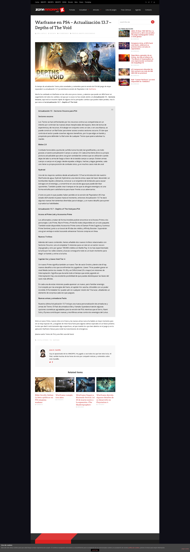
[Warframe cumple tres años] (65, 391)
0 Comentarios (64, 33)
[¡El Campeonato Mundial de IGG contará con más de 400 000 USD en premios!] (124, 75)
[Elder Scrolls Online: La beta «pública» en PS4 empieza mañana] (44, 391)
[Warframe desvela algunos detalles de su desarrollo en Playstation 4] (105, 391)
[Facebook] (151, 2)
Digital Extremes (42, 340)
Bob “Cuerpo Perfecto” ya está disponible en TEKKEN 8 (143, 80)
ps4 (51, 340)
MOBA (64, 2)
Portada (72, 10)
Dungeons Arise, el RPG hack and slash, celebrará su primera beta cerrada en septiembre (142, 46)
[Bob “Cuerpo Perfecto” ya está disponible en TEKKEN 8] (124, 85)
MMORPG (51, 2)
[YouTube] (154, 2)
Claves (81, 2)
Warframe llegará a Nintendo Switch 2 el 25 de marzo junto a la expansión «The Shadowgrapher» (85, 400)
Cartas (37, 2)
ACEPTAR (95, 550)
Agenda (138, 10)
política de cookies (134, 547)
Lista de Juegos (111, 10)
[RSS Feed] (146, 2)
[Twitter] (149, 2)
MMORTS (58, 2)
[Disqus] (75, 441)
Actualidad (83, 10)
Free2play (88, 2)
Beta (76, 2)
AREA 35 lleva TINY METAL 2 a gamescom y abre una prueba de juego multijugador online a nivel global (142, 34)
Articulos (96, 10)
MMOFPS (43, 2)
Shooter (70, 2)
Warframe (92, 89)
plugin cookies (185, 548)
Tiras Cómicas (126, 10)
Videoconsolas (90, 33)
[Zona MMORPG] (50, 12)
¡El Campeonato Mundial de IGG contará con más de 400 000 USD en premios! (142, 71)
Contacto (148, 10)
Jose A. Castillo (42, 33)
